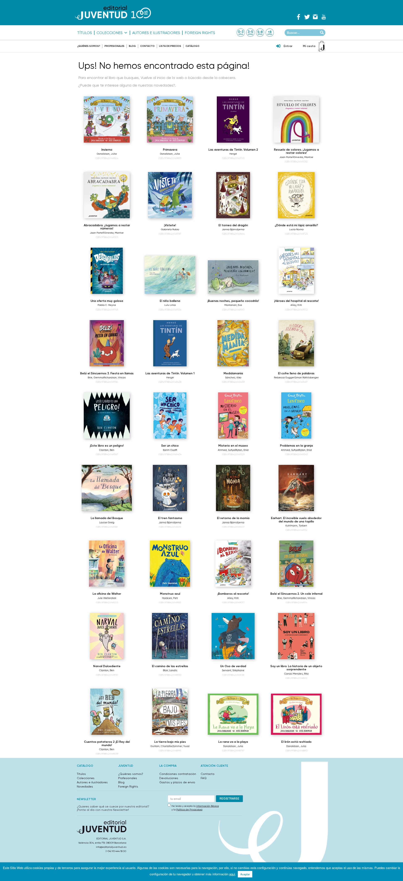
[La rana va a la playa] (233, 714)
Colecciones (110, 33)
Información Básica (207, 806)
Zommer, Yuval (181, 746)
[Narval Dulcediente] (107, 636)
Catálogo (192, 46)
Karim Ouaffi (170, 449)
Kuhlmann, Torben (296, 525)
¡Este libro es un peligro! (107, 445)
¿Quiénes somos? (88, 46)
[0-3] (241, 32)
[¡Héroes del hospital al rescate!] (296, 270)
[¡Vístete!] (170, 195)
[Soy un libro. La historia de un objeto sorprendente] (296, 636)
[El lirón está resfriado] (296, 714)
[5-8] (260, 32)
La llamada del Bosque (107, 518)
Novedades (85, 786)
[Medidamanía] (233, 343)
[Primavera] (170, 119)
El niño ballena (170, 301)
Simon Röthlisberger (306, 377)
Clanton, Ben (106, 449)
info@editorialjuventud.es (111, 846)
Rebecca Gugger (284, 377)
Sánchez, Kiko (233, 377)
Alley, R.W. (296, 305)
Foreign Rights (200, 33)
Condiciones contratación (177, 774)
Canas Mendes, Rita (296, 673)
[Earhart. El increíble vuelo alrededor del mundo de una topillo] (296, 488)
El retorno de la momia (233, 518)
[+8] (270, 32)
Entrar (288, 46)
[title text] (113, 12)
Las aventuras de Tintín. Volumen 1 (170, 373)
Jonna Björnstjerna (233, 229)
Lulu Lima (170, 305)
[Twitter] (307, 17)
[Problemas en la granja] (296, 415)
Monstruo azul (170, 594)
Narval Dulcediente (106, 666)
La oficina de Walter (107, 594)
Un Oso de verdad (233, 666)
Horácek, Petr (170, 598)
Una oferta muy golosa (106, 301)
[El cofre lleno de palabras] (296, 343)
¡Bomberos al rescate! (233, 594)
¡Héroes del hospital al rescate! (296, 301)
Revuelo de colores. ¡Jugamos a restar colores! (296, 151)
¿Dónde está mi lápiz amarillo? (296, 225)
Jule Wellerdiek (106, 598)
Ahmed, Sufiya (226, 449)
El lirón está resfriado (296, 742)
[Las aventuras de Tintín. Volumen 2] (233, 119)
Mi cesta (309, 46)
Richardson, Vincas (114, 377)
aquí (232, 874)
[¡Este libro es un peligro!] (107, 415)
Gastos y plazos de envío (177, 782)
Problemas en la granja (296, 445)
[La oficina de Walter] (107, 563)
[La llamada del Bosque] (106, 488)
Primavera (170, 149)
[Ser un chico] (169, 415)
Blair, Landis (170, 670)
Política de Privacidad (189, 809)
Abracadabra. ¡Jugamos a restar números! (107, 227)
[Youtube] (323, 17)
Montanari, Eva (233, 305)
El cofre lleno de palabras (296, 373)
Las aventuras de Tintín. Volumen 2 (233, 149)
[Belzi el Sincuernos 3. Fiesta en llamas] (106, 343)
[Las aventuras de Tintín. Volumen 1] (170, 343)
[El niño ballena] (169, 274)
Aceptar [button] (245, 874)
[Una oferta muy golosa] (106, 270)
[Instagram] (315, 17)
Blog (132, 46)
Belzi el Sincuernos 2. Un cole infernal (296, 594)
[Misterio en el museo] (233, 415)
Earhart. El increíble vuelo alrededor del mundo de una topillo (296, 519)
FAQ (204, 778)
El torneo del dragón (233, 225)
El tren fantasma (170, 518)
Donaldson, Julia (107, 153)
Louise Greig (106, 522)
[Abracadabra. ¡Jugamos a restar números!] (107, 195)
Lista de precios (170, 46)
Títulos (84, 33)
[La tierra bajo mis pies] (170, 711)
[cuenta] (278, 46)
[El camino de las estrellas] (170, 636)
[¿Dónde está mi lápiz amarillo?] (296, 195)
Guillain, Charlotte (161, 746)
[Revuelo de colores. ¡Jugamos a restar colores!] (296, 119)
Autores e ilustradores (156, 33)
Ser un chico (170, 445)
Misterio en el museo (233, 445)
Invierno (106, 149)
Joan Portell (286, 157)
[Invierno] (107, 119)
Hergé (233, 153)
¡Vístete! (170, 225)
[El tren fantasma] (170, 488)
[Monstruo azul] (170, 563)
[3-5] (250, 32)
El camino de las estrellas (170, 666)
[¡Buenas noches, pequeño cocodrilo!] (233, 277)
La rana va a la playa (233, 742)
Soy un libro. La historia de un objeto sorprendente (296, 667)
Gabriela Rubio (170, 229)
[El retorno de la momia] (233, 488)
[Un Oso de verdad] (233, 636)
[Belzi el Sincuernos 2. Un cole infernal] (296, 563)
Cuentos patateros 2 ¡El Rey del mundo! (107, 743)
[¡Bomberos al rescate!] (233, 563)
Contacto (147, 46)
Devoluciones (168, 778)
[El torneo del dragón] (233, 195)
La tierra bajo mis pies (170, 742)
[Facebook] (298, 17)
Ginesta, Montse (303, 157)
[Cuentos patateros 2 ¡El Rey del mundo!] (107, 711)
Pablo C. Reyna (107, 305)
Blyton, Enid (242, 449)
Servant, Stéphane (233, 670)
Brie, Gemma (95, 377)
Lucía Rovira (296, 229)
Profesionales (114, 46)
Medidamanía (233, 373)
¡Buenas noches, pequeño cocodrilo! (233, 301)
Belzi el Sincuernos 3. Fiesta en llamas (106, 373)
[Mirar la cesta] (321, 46)
